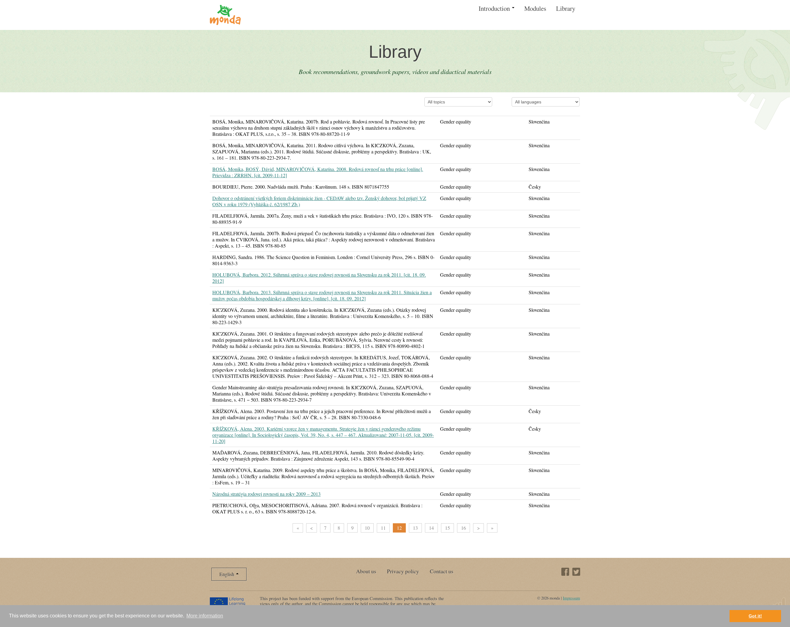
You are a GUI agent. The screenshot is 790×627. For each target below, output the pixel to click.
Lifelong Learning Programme (231, 603)
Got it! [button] (755, 615)
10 (367, 528)
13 (415, 528)
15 (447, 528)
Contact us (441, 571)
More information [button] (204, 615)
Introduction (495, 8)
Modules (535, 8)
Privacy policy (403, 571)
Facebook (565, 572)
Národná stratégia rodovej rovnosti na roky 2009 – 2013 (266, 494)
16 (463, 528)
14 (431, 528)
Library (565, 8)
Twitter (576, 572)
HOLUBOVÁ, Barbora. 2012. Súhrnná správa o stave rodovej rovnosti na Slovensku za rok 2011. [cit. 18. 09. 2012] (319, 277)
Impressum (571, 598)
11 (383, 528)
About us (366, 571)
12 (399, 528)
